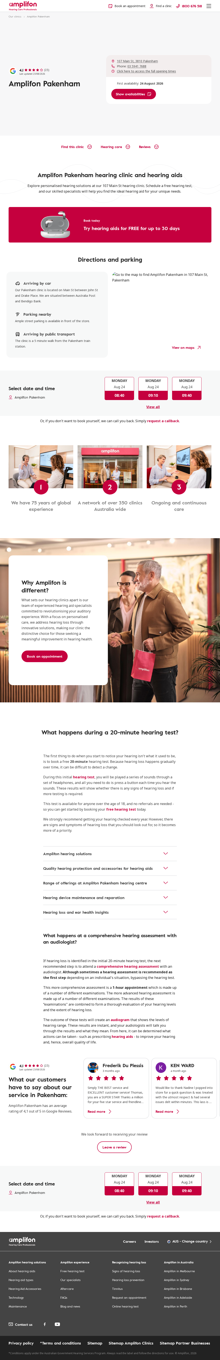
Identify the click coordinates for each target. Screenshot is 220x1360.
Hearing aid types (21, 1280)
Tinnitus (117, 1288)
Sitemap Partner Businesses (185, 1343)
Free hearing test (72, 1271)
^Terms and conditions (60, 1343)
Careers (129, 1241)
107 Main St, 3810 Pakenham (137, 61)
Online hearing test (125, 1306)
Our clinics (15, 16)
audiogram (120, 1019)
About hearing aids (22, 1271)
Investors (152, 1241)
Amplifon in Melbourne (179, 1271)
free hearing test (121, 809)
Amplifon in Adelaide (178, 1297)
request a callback (163, 421)
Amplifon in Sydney (176, 1280)
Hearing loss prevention (128, 1280)
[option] (116, 1088)
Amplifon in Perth (175, 1306)
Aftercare (67, 1288)
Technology (16, 1297)
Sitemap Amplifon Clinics (131, 1343)
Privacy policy (21, 1343)
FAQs (63, 1297)
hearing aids (122, 1036)
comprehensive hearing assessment (128, 966)
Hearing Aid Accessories (25, 1288)
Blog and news (70, 1306)
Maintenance (18, 1306)
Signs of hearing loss (126, 1271)
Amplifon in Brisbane (178, 1288)
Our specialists (70, 1280)
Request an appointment (129, 1297)
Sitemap (94, 1343)
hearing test (84, 777)
